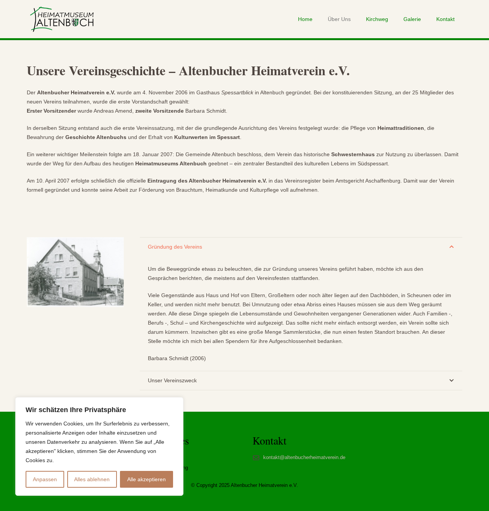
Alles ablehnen (92, 479)
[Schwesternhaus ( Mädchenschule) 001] (75, 272)
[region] (99, 446)
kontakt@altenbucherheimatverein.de (304, 457)
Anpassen (45, 479)
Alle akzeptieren (146, 479)
